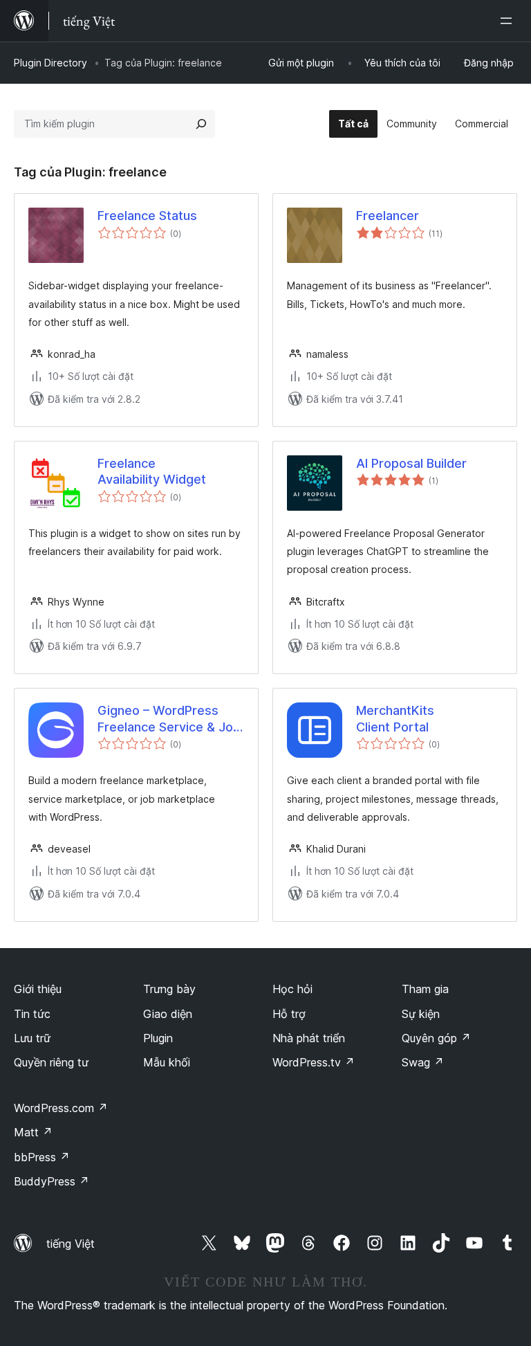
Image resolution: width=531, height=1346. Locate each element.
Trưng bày (169, 989)
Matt (33, 1132)
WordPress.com (61, 1108)
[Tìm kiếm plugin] (201, 124)
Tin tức (32, 1014)
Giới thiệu (38, 989)
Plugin (158, 1038)
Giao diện (167, 1014)
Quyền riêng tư (51, 1062)
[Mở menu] (509, 21)
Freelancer (387, 215)
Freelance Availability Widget (151, 471)
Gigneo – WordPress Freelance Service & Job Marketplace (169, 719)
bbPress (42, 1157)
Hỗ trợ (289, 1014)
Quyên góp (436, 1038)
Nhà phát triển (308, 1038)
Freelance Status (147, 215)
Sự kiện (421, 1014)
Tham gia (425, 989)
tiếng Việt (70, 1243)
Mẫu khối (166, 1062)
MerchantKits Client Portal (395, 718)
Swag (423, 1062)
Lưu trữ (32, 1038)
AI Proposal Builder (411, 463)
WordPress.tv (313, 1062)
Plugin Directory (50, 63)
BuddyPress (51, 1181)
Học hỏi (292, 989)
